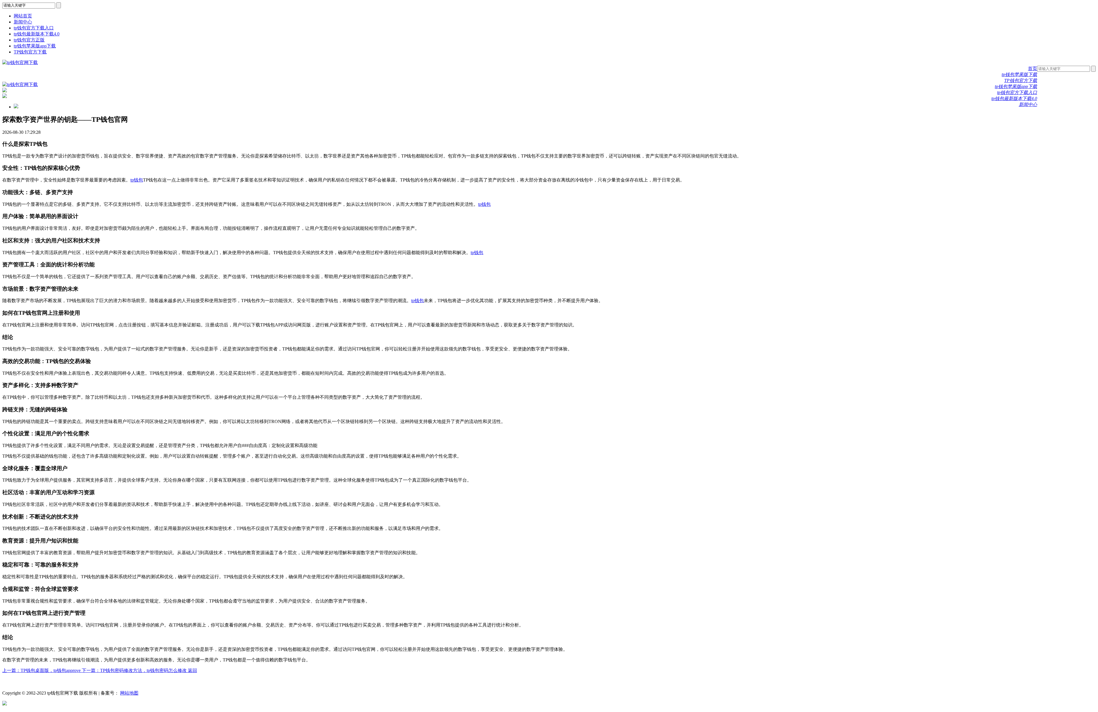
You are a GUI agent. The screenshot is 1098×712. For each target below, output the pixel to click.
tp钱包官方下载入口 (34, 27)
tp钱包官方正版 (29, 39)
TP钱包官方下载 (30, 51)
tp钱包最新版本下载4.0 (36, 33)
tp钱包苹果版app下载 (35, 45)
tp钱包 (136, 179)
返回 (192, 670)
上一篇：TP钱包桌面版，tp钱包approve (42, 670)
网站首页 (23, 15)
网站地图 (129, 693)
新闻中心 (23, 21)
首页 (1032, 68)
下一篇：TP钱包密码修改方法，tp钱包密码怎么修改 (135, 670)
